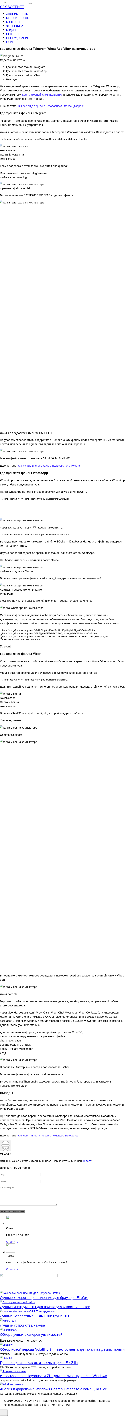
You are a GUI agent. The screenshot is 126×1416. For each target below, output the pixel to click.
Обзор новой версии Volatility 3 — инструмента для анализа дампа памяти (62, 1349)
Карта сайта (41, 1404)
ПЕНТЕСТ (12, 34)
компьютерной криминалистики (42, 94)
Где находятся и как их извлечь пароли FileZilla (39, 1362)
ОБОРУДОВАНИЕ (17, 38)
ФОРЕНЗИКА (14, 26)
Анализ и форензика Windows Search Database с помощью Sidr (53, 1388)
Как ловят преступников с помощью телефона (48, 1135)
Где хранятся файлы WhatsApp (26, 71)
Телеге (87, 1161)
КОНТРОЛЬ (13, 22)
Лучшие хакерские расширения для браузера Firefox (44, 1297)
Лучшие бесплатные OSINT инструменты (34, 1315)
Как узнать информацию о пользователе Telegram (50, 465)
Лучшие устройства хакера (22, 1325)
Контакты (57, 1404)
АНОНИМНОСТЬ (17, 14)
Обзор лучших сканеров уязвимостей (31, 1334)
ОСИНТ (11, 42)
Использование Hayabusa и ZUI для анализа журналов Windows (53, 1375)
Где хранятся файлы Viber (23, 75)
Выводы (11, 79)
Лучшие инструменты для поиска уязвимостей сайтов (45, 1306)
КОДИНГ (11, 30)
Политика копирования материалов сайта (69, 1400)
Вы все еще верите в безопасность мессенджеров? (51, 106)
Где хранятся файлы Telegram (25, 67)
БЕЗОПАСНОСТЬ (17, 18)
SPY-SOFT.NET (12, 6)
